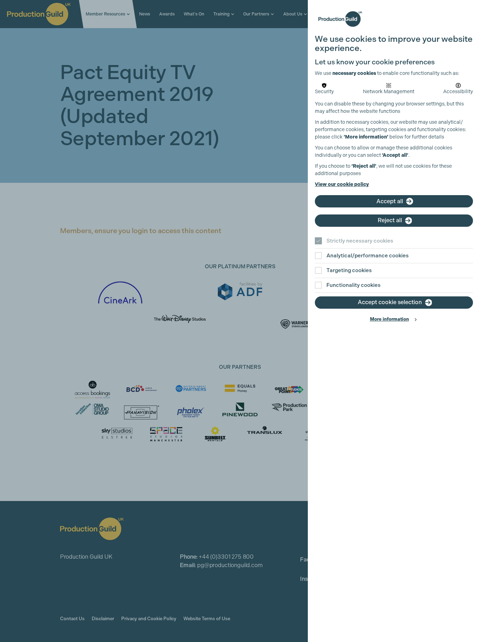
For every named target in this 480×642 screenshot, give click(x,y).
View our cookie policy (342, 184)
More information (389, 319)
